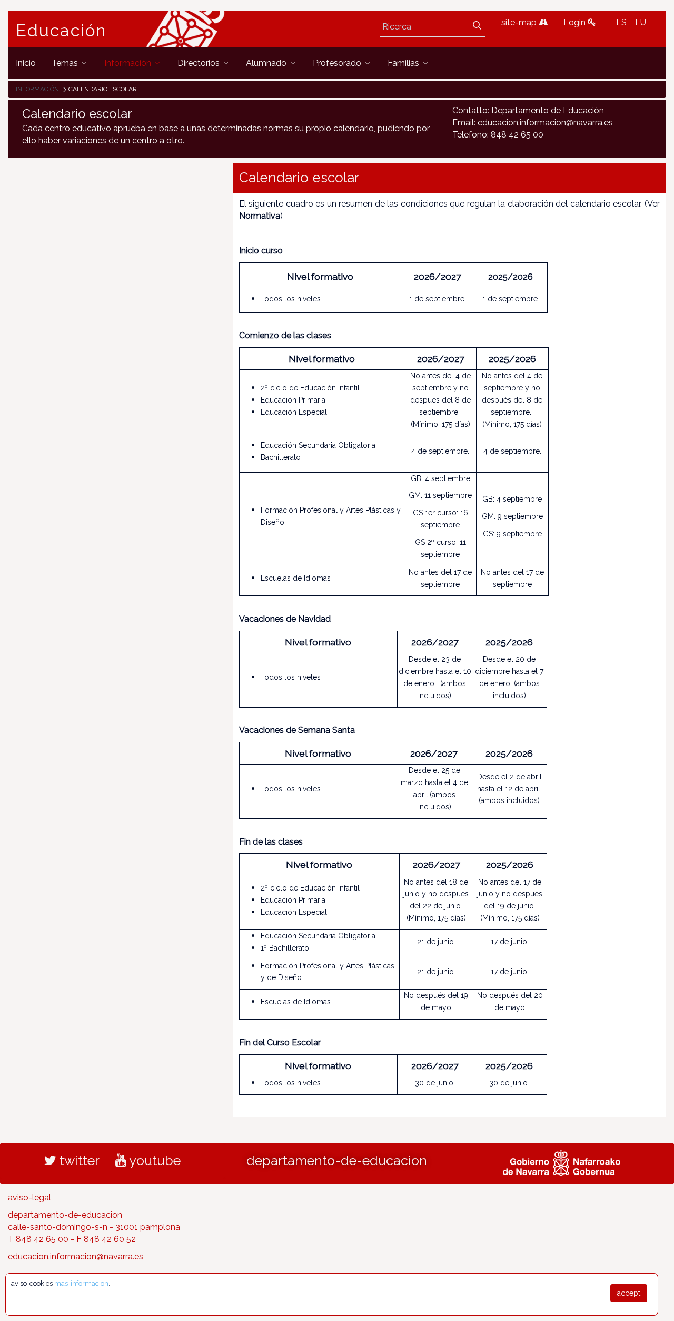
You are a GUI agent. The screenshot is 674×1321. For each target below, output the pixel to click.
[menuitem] (26, 63)
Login (575, 22)
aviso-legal (29, 1197)
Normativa (259, 216)
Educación (61, 30)
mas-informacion (81, 1283)
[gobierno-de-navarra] (561, 1162)
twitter (78, 1160)
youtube (153, 1160)
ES (621, 22)
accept (628, 1293)
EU (640, 22)
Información (37, 89)
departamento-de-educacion (336, 1160)
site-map (520, 22)
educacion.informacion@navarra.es (75, 1256)
